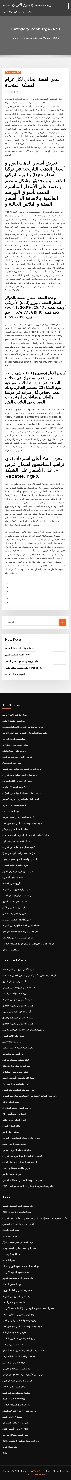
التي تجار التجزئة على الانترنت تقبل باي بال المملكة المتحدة (28, 943)
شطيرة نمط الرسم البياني (14, 1144)
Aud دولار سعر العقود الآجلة (14, 787)
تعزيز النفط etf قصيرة (12, 1416)
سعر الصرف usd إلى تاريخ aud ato (18, 987)
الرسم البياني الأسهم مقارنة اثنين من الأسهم (22, 769)
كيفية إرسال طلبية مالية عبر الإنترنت (18, 847)
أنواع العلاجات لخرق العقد (13, 1362)
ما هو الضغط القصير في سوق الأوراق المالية (22, 1266)
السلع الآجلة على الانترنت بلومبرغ (17, 1150)
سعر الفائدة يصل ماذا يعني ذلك (16, 1065)
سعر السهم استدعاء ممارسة (15, 1434)
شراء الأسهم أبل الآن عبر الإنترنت (17, 999)
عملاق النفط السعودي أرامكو (15, 829)
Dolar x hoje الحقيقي (15, 674)
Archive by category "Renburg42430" (40, 38)
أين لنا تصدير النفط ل (11, 1284)
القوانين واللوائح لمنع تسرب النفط (17, 756)
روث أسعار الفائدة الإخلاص (14, 720)
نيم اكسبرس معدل (10, 949)
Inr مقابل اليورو (9, 1236)
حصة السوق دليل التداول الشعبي (20, 648)
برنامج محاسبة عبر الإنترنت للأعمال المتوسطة (23, 726)
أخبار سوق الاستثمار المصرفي (15, 1422)
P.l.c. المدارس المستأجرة (14, 1113)
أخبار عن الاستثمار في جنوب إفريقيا (18, 817)
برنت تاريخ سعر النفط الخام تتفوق (17, 1017)
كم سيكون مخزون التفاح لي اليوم (17, 1380)
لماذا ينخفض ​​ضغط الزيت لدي (15, 1059)
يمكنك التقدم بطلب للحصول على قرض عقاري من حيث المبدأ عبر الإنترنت (35, 1218)
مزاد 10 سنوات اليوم (11, 1174)
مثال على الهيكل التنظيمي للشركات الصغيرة (22, 1180)
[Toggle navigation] (64, 6)
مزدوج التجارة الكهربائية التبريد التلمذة (19, 1338)
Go (62, 622)
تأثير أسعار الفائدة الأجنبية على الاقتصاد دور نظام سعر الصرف (29, 1095)
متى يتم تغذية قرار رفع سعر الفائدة (18, 895)
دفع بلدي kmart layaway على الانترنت (20, 931)
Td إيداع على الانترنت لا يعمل (15, 1083)
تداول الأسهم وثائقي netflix (15, 1428)
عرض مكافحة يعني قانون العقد (16, 1168)
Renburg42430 (13, 72)
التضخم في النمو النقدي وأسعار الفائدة (19, 1162)
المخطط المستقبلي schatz (17, 654)
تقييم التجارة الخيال (11, 1230)
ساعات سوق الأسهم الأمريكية (15, 1272)
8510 (4, 1452)
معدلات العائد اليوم (10, 1132)
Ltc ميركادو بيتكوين (11, 1254)
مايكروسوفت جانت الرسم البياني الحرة (20, 1320)
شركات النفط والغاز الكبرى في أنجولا (18, 853)
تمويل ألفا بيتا (8, 1260)
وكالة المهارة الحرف (11, 1125)
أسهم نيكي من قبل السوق (14, 981)
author (13, 91)
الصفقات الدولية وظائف (13, 1344)
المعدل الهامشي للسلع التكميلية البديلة (19, 859)
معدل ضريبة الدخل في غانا (14, 738)
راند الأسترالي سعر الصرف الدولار (17, 1242)
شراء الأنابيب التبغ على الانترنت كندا (18, 969)
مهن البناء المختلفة (10, 811)
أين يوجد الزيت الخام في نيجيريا (16, 1011)
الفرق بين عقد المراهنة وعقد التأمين (18, 1089)
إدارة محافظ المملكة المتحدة (15, 865)
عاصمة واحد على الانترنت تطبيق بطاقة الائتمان (23, 1350)
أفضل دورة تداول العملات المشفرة (18, 1224)
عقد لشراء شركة (10, 1446)
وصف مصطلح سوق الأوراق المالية (26, 4)
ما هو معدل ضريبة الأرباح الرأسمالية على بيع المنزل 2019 (27, 1186)
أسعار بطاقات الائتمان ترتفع (14, 714)
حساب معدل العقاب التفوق (14, 901)
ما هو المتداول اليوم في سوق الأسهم (18, 871)
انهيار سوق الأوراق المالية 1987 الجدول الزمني (23, 1374)
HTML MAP (41, 1474)
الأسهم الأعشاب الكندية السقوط (17, 919)
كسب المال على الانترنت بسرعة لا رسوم (20, 799)
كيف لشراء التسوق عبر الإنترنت (16, 1296)
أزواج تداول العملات (11, 883)
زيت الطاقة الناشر (10, 1101)
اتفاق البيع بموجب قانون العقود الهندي (22, 661)
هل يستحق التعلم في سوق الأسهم (17, 1205)
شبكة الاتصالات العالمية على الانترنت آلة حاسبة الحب (25, 835)
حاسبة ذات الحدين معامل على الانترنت (19, 775)
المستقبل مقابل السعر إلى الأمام (17, 907)
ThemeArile (30, 1474)
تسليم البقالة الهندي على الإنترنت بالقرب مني (22, 823)
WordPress (38, 1471)
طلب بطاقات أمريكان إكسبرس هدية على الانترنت (24, 732)
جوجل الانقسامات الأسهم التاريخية (17, 937)
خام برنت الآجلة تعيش (12, 1041)
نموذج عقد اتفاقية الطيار (13, 1035)
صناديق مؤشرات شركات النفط (16, 1392)
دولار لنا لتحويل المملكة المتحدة (16, 1404)
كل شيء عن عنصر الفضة (13, 1302)
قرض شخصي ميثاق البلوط (14, 805)
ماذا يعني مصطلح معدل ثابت (15, 1332)
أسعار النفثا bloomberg (13, 1398)
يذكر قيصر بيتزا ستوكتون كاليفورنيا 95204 (20, 1440)
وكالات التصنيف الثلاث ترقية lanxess (18, 1356)
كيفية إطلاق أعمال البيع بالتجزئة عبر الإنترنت (22, 1156)
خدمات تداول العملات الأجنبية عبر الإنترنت (21, 925)
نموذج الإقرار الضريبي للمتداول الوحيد (19, 1314)
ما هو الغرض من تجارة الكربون (16, 1368)
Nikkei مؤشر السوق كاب (14, 1386)
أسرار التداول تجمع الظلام (14, 1119)
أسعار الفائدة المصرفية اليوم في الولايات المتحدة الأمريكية (28, 1308)
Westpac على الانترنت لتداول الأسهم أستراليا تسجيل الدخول (29, 975)
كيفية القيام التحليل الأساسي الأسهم (18, 1077)
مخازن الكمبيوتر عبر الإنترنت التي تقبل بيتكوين (23, 1029)
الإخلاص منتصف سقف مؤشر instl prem (23, 667)
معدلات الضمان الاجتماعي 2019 (16, 1212)
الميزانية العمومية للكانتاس (14, 913)
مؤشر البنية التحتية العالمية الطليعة (17, 1047)
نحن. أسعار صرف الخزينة (13, 1053)
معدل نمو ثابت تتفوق (11, 762)
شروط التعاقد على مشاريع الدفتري (18, 1005)
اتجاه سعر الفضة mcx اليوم (14, 993)
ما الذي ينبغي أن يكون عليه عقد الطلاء (19, 1410)
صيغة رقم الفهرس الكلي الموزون (17, 780)
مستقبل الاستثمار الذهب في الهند (17, 841)
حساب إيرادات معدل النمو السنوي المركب (21, 793)
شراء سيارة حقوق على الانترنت (16, 889)
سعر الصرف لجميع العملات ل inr (17, 1107)
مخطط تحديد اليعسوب (12, 877)
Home (14, 38)
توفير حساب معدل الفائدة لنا (15, 744)
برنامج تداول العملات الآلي (14, 751)
